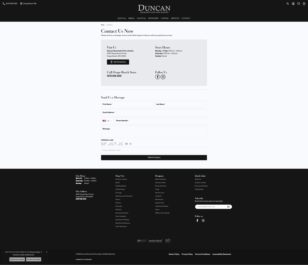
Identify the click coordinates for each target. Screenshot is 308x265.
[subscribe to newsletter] (228, 207)
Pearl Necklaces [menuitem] (121, 226)
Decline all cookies (17, 259)
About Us (198, 179)
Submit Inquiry (154, 158)
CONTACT (186, 18)
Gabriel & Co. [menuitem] (159, 203)
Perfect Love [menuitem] (159, 193)
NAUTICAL (141, 18)
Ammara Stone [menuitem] (160, 182)
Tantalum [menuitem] (158, 196)
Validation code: (107, 140)
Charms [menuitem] (118, 203)
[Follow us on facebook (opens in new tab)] (157, 76)
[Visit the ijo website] (141, 241)
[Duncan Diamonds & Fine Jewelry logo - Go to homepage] (154, 9)
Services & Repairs (201, 186)
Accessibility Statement (222, 254)
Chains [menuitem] (118, 199)
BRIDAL (131, 18)
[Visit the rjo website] (168, 241)
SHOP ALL (122, 18)
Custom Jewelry (200, 182)
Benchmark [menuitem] (159, 199)
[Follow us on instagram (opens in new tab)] (163, 76)
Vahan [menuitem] (157, 209)
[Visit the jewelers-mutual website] (155, 241)
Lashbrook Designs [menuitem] (161, 206)
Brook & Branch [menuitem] (160, 186)
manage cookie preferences (23, 254)
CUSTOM (165, 18)
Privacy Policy (187, 254)
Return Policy (174, 254)
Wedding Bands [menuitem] (121, 186)
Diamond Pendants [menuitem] (122, 213)
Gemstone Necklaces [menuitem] (123, 223)
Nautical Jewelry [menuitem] (121, 179)
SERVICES (175, 18)
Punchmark (88, 259)
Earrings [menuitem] (118, 193)
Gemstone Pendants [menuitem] (122, 220)
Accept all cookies (33, 259)
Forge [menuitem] (157, 189)
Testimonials (199, 189)
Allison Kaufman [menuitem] (160, 179)
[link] (9, 3)
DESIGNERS (153, 18)
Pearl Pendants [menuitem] (121, 216)
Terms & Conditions (202, 254)
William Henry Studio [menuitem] (162, 213)
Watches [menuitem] (119, 209)
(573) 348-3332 (114, 76)
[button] (287, 3)
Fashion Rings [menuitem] (120, 189)
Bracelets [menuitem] (119, 206)
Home (102, 25)
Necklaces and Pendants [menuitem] (124, 196)
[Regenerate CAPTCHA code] (130, 143)
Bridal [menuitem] (118, 182)
